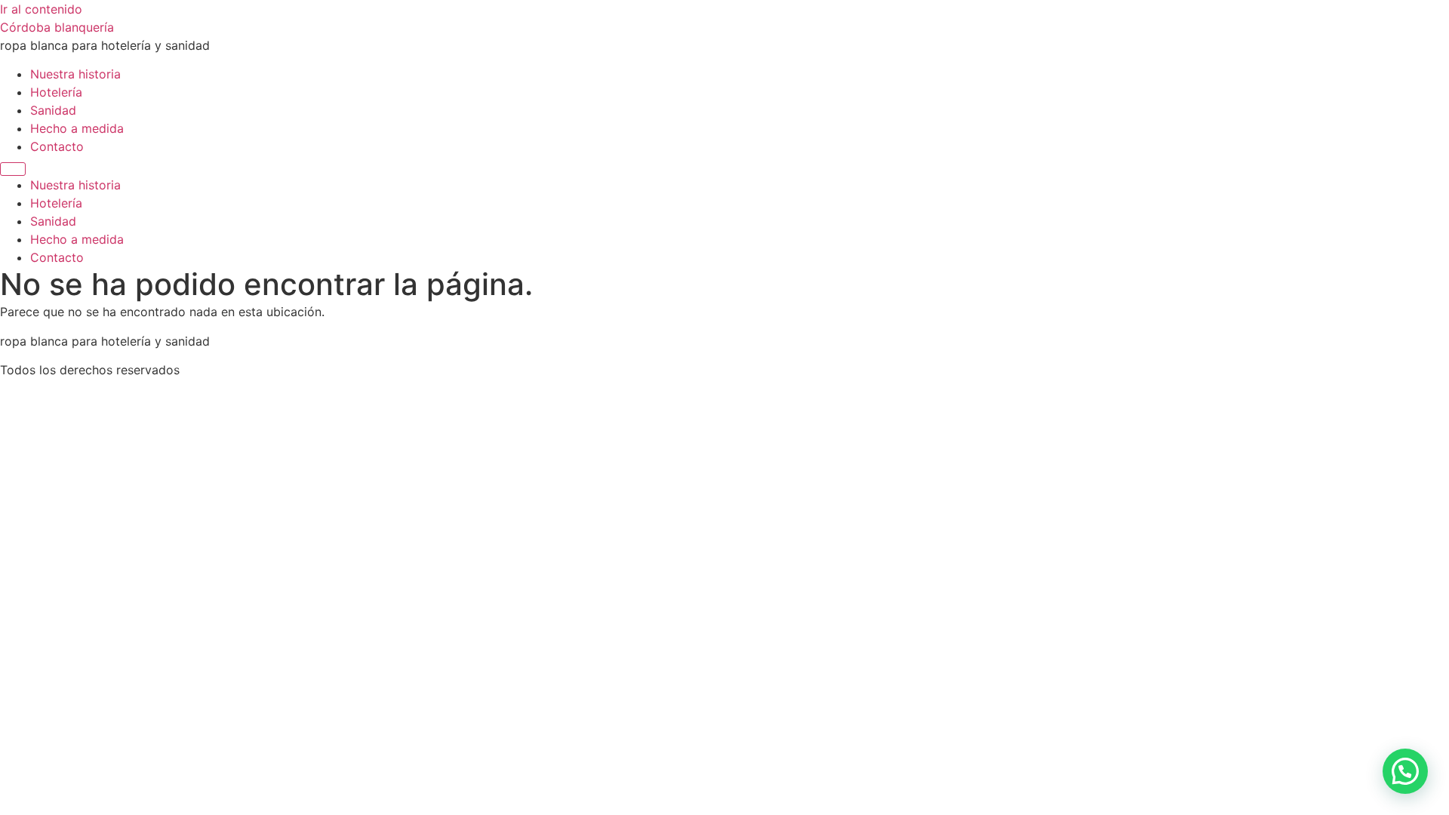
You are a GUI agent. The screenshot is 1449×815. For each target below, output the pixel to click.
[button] (1405, 771)
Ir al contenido (41, 9)
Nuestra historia (75, 74)
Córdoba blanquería (57, 27)
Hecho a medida (77, 128)
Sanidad (53, 110)
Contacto (57, 146)
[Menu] (13, 169)
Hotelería (56, 92)
